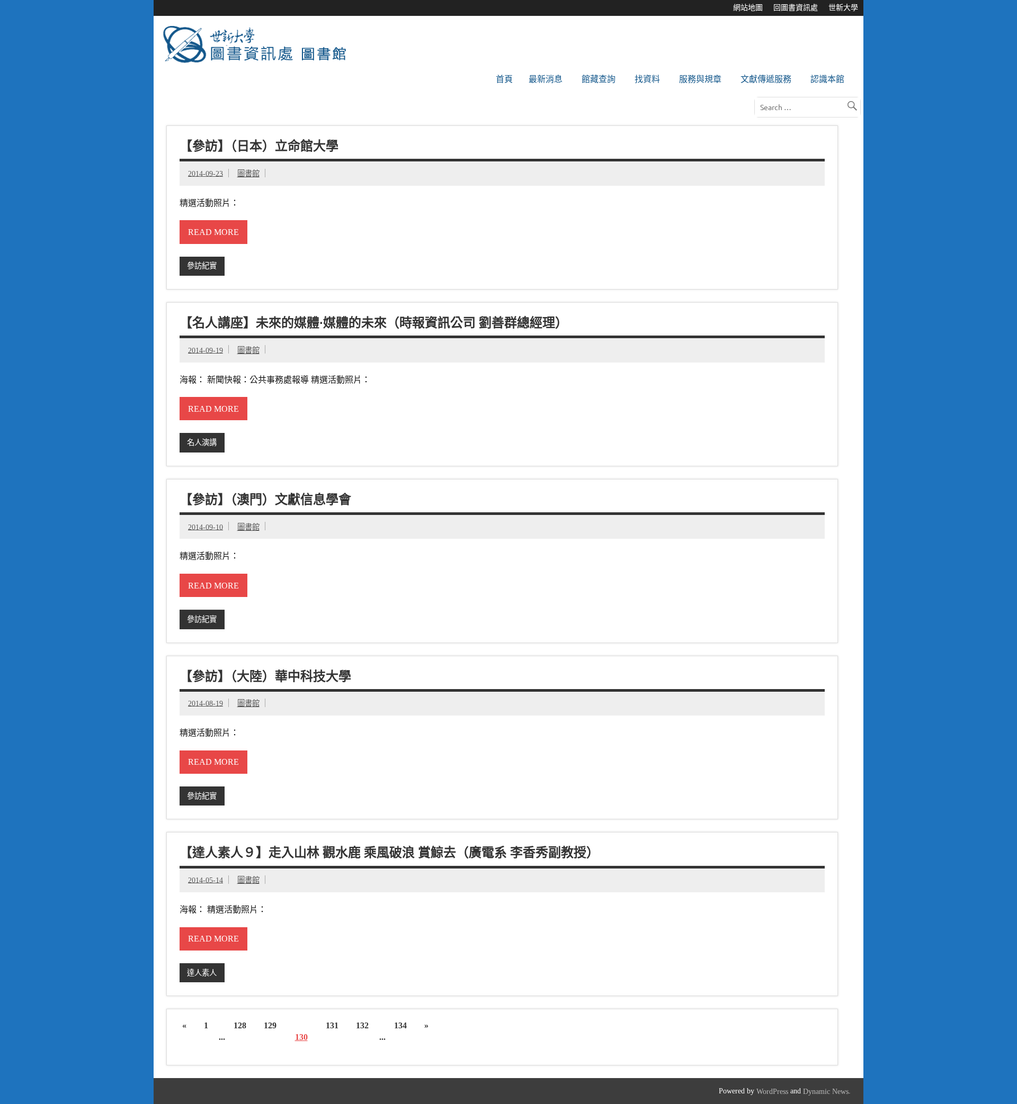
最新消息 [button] (546, 79)
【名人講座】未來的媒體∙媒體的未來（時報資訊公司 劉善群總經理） (374, 322)
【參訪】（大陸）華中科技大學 (265, 676)
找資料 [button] (647, 79)
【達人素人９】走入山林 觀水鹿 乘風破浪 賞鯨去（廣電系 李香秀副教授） (389, 853)
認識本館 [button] (827, 79)
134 (400, 1025)
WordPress (772, 1091)
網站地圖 (748, 8)
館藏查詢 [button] (598, 79)
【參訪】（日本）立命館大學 (259, 146)
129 (270, 1025)
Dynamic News (826, 1091)
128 (240, 1025)
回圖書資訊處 (795, 8)
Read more (213, 232)
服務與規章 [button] (700, 79)
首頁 (504, 79)
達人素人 (202, 973)
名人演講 (202, 442)
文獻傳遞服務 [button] (766, 79)
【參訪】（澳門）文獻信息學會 (265, 499)
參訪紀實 (202, 265)
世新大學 (843, 8)
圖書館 (248, 173)
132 (362, 1025)
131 (332, 1025)
